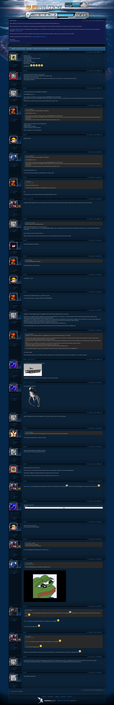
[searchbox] (66, 15)
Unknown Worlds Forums (44, 8)
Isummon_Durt (13, 464)
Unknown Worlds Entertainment (85, 4)
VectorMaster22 (13, 360)
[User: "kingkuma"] (15, 434)
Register (16, 691)
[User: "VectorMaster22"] (15, 365)
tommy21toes (13, 71)
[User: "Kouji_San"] (15, 204)
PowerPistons (13, 52)
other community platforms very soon (38, 36)
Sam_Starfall (13, 88)
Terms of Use (69, 696)
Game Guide (33, 15)
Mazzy (11, 606)
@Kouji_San (26, 621)
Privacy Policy (63, 696)
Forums (50, 15)
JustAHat (12, 240)
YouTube (86, 15)
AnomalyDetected (14, 106)
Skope (11, 152)
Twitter (80, 15)
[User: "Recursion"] (15, 678)
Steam (77, 15)
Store (54, 15)
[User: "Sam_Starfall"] (15, 94)
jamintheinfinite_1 (13, 135)
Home (28, 15)
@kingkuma (57, 475)
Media (45, 15)
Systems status (50, 696)
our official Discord (18, 30)
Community (39, 15)
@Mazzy (28, 486)
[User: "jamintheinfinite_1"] (15, 140)
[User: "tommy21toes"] (15, 76)
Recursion (12, 673)
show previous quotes (30, 182)
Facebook (83, 15)
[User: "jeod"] (15, 452)
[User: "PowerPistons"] (15, 57)
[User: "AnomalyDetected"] (15, 111)
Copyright (56, 696)
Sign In (12, 691)
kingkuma (12, 428)
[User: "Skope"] (15, 157)
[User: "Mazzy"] (15, 612)
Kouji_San (12, 199)
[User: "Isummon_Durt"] (15, 469)
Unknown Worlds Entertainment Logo (47, 700)
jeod (11, 447)
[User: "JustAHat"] (15, 246)
